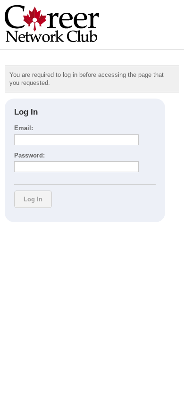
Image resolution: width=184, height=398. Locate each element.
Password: (29, 155)
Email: (23, 128)
